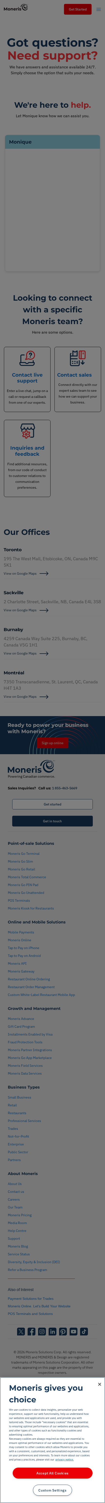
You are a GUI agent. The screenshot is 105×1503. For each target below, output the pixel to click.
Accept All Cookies (52, 1473)
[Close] (99, 1384)
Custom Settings (52, 1490)
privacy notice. (64, 1459)
